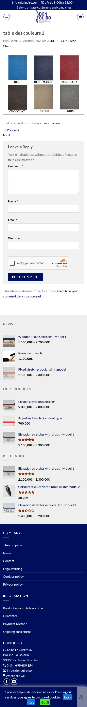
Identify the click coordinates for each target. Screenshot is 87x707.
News (7, 553)
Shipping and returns (17, 631)
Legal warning (12, 569)
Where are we (15, 676)
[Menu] (6, 17)
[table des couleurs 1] (43, 83)
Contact (8, 561)
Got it (45, 702)
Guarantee (10, 616)
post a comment (51, 123)
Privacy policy (13, 584)
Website (14, 238)
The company (12, 545)
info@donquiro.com (20, 670)
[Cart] (80, 17)
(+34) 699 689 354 (20, 665)
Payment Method (15, 624)
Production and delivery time (23, 608)
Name (13, 201)
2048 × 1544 (55, 41)
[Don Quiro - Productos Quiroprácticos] (43, 17)
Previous (11, 130)
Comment (15, 166)
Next (8, 135)
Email (12, 220)
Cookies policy (13, 576)
